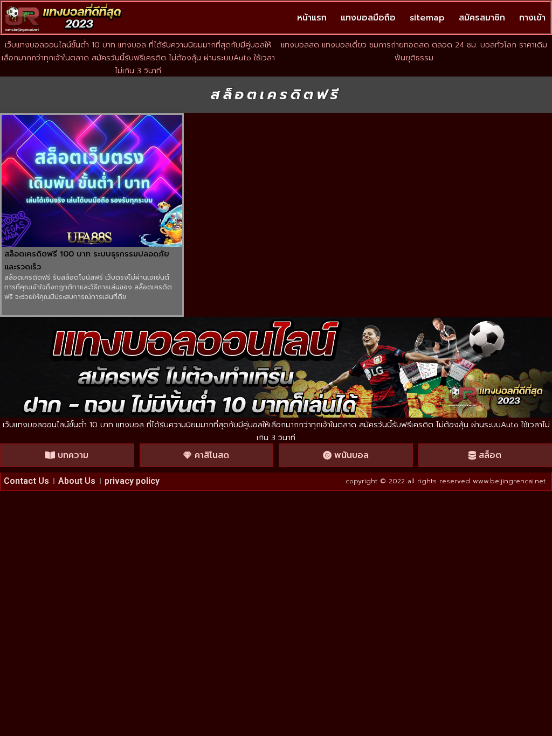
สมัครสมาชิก (482, 17)
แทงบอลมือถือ (368, 17)
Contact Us (26, 481)
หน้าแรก (312, 17)
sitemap (427, 17)
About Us (76, 481)
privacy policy (132, 481)
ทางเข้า (532, 17)
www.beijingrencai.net (509, 481)
